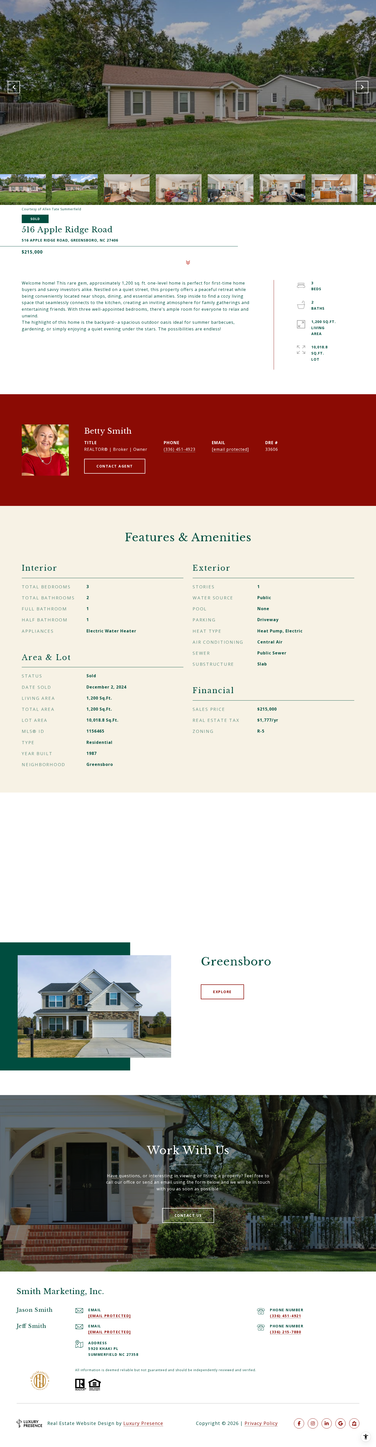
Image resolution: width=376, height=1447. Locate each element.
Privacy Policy (261, 1423)
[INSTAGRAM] (313, 1423)
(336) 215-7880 (285, 1331)
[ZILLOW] (354, 1423)
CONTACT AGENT (114, 466)
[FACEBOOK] (299, 1423)
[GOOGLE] (340, 1423)
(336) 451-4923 (179, 449)
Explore (222, 991)
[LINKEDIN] (327, 1423)
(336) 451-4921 (285, 1315)
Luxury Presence (143, 1423)
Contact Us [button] (188, 1215)
